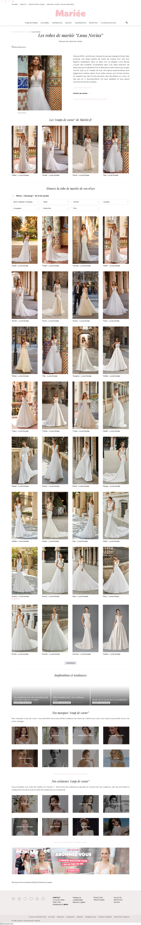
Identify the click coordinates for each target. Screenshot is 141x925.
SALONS (117, 902)
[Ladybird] (116, 758)
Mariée (14, 32)
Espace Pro (23, 4)
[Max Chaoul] (86, 827)
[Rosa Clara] (86, 758)
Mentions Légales (79, 902)
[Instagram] (5, 1)
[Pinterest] (9, 1)
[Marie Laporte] (55, 827)
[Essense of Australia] (86, 735)
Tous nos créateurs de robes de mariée (70, 842)
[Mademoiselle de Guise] (25, 827)
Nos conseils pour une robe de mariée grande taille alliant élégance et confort (31, 698)
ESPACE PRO (98, 897)
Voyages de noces (108, 23)
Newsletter (15, 4)
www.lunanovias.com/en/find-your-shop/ (90, 99)
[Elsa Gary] (55, 735)
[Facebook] (1, 1)
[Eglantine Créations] (116, 735)
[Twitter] (13, 1)
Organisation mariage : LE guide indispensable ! (60, 4)
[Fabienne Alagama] (86, 804)
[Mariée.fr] (70, 13)
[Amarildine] (25, 804)
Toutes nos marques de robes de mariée (70, 774)
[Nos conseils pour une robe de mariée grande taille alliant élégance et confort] (31, 693)
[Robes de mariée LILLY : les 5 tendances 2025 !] (70, 693)
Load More (70, 663)
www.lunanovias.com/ (82, 88)
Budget (69, 23)
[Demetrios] (25, 735)
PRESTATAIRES (99, 900)
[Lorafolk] (116, 827)
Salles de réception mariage (37, 4)
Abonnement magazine (121, 917)
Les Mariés (45, 23)
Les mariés (51, 917)
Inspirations (57, 23)
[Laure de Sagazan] (116, 804)
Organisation (80, 23)
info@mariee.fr (58, 904)
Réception (93, 23)
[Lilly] (55, 758)
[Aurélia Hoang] (55, 804)
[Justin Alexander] (25, 758)
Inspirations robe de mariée (22, 702)
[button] (126, 22)
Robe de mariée (31, 23)
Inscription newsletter (105, 917)
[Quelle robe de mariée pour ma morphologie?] (109, 693)
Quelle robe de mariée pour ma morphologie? (109, 699)
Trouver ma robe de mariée (37, 917)
